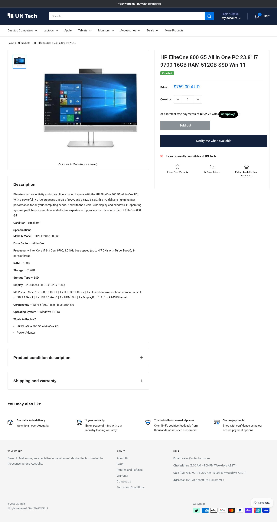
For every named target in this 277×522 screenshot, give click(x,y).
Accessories (128, 30)
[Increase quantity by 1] (198, 99)
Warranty (122, 475)
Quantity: (165, 99)
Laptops (49, 30)
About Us (123, 458)
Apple (68, 30)
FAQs (120, 464)
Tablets (82, 30)
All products (24, 43)
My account (230, 18)
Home (11, 43)
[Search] (209, 16)
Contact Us (124, 481)
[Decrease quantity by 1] (178, 99)
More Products (174, 30)
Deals (150, 30)
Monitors (104, 30)
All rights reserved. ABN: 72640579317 (28, 508)
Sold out (185, 125)
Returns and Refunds (130, 470)
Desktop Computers (20, 30)
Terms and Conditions (131, 487)
